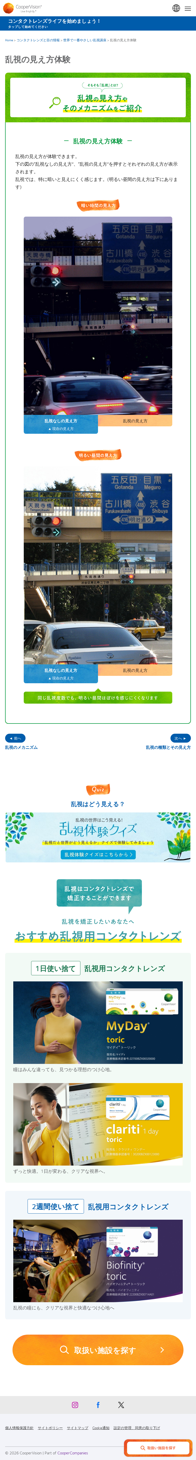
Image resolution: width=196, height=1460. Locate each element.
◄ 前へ (15, 738)
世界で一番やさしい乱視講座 (84, 40)
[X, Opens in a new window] (121, 1406)
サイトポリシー (50, 1427)
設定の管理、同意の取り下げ (137, 1427)
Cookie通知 (100, 1427)
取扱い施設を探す (74, 1354)
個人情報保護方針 (19, 1427)
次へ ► (181, 738)
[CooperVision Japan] (24, 8)
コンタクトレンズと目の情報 (38, 40)
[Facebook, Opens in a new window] (98, 1406)
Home (9, 40)
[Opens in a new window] (98, 837)
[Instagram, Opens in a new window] (75, 1406)
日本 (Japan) (177, 8)
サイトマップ (77, 1427)
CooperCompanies (72, 1453)
